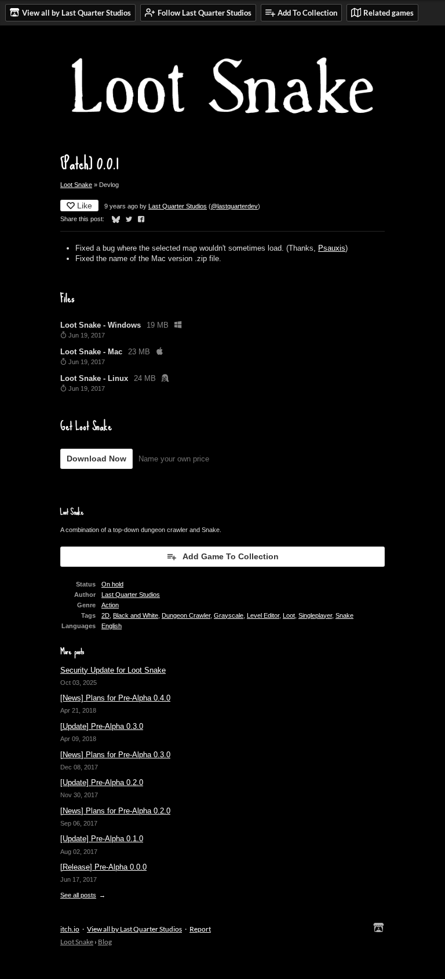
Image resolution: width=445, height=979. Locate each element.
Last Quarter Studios (177, 206)
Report (200, 929)
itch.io (69, 929)
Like (84, 205)
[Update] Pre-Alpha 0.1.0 (101, 838)
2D (105, 615)
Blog (105, 941)
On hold (112, 584)
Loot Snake (76, 184)
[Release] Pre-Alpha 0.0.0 (103, 867)
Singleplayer (315, 615)
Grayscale (228, 615)
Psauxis (331, 248)
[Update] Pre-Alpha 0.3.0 (101, 726)
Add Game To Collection (231, 556)
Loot (289, 615)
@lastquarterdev (234, 206)
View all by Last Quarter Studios (134, 929)
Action (110, 605)
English (111, 625)
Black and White (135, 615)
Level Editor (263, 615)
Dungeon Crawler (186, 615)
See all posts (78, 895)
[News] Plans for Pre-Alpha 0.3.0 (115, 754)
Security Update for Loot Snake (113, 670)
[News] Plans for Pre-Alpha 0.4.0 (115, 698)
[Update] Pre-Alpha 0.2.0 (101, 782)
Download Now (96, 458)
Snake (344, 615)
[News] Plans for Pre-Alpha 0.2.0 (115, 810)
